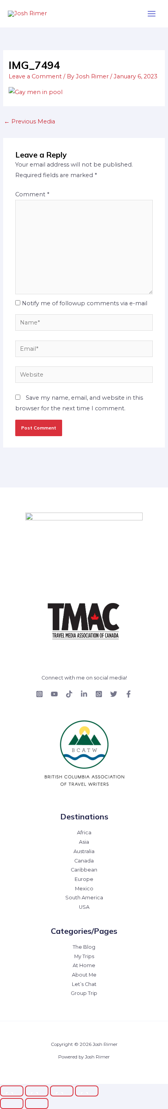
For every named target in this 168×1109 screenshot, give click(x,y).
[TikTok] (69, 694)
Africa (84, 832)
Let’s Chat (84, 984)
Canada (84, 861)
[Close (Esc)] (86, 1090)
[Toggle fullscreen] (36, 1090)
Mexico (84, 889)
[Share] (61, 1090)
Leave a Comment (35, 76)
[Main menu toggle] (151, 13)
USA (84, 907)
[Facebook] (128, 694)
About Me (84, 975)
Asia (84, 842)
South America (84, 898)
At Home (84, 965)
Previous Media (29, 121)
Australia (84, 851)
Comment (32, 194)
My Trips (84, 956)
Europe (84, 879)
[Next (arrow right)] (36, 1103)
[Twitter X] (113, 694)
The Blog (84, 947)
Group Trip (84, 993)
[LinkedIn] (84, 694)
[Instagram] (39, 694)
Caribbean (84, 870)
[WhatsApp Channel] (98, 694)
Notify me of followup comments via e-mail (84, 303)
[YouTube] (54, 694)
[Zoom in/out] (11, 1090)
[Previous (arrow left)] (11, 1103)
